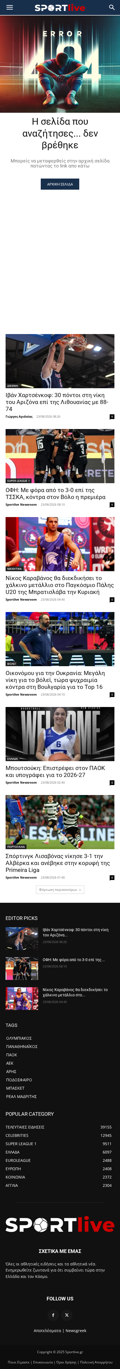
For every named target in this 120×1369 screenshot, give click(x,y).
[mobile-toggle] (9, 7)
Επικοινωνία (43, 1362)
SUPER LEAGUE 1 (18, 481)
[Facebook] (53, 1315)
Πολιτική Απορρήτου (96, 1362)
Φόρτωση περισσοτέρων (58, 889)
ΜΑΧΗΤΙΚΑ (14, 569)
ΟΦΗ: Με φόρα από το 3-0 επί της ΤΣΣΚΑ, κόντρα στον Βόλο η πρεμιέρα (55, 493)
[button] (112, 7)
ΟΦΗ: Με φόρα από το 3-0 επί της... (74, 959)
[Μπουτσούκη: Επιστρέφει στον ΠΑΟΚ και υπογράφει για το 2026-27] (60, 734)
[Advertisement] (60, 252)
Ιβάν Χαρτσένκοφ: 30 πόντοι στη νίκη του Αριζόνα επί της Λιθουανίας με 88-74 (57, 402)
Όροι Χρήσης (66, 1362)
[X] (66, 1315)
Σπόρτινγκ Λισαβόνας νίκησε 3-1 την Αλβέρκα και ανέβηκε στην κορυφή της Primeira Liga (58, 863)
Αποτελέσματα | (49, 1330)
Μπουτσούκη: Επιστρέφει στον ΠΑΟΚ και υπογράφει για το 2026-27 (55, 771)
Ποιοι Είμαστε (19, 1362)
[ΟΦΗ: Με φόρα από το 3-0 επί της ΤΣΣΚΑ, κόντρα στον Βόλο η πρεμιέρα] (60, 456)
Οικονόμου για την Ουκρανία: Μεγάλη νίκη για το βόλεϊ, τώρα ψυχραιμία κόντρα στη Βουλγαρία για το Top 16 (55, 680)
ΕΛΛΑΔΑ (12, 759)
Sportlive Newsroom (21, 504)
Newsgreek (76, 1330)
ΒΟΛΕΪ (11, 664)
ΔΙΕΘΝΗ (12, 386)
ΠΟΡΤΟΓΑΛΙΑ (16, 847)
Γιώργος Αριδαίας (19, 416)
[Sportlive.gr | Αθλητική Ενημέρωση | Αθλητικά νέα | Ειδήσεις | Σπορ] (60, 1224)
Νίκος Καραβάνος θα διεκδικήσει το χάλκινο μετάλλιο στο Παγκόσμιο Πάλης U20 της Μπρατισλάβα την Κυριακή (60, 585)
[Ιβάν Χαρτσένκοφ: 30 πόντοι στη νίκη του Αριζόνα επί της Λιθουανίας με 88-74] (60, 361)
